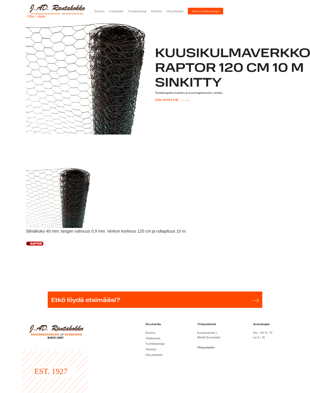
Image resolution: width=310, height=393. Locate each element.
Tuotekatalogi (137, 11)
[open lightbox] (58, 195)
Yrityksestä (116, 11)
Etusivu (99, 11)
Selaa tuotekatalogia (205, 11)
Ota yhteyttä (174, 11)
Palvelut (156, 11)
